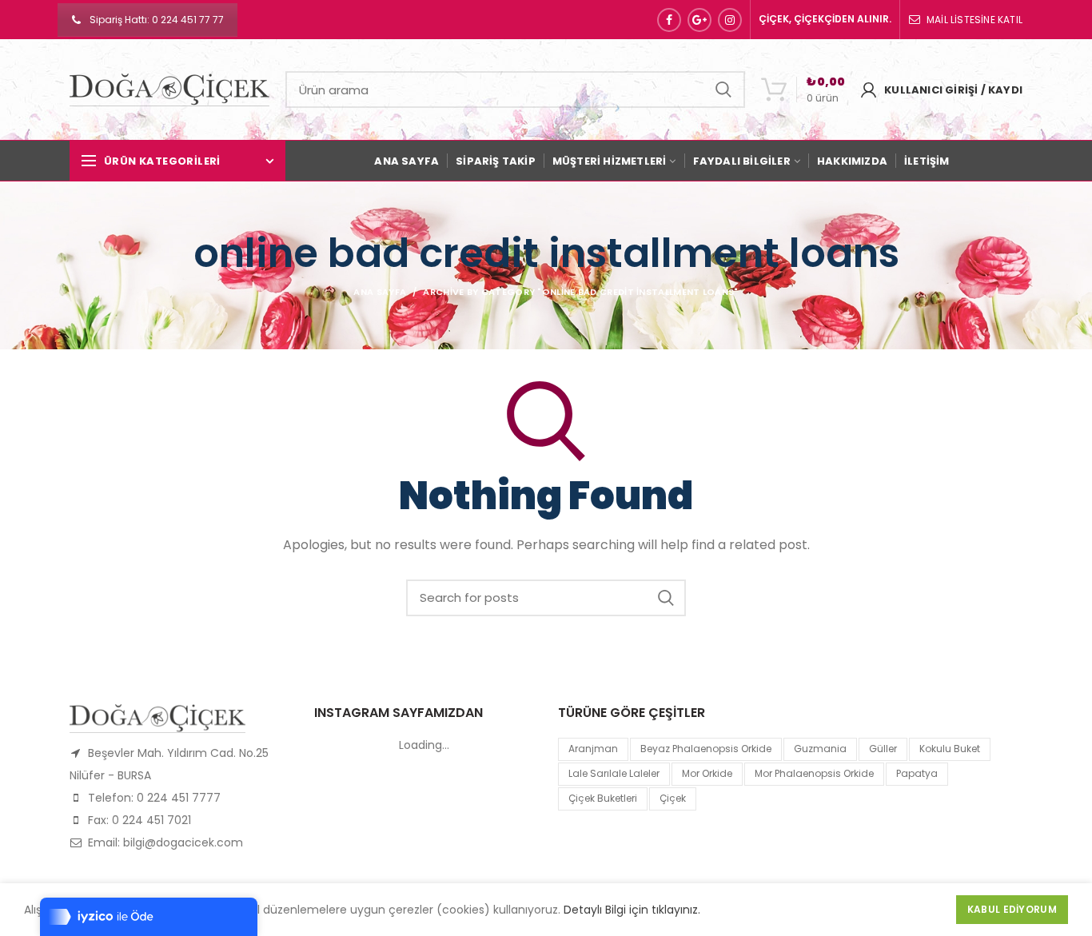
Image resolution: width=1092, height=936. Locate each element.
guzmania (820, 748)
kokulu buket (949, 748)
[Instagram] (730, 20)
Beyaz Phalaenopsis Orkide (705, 748)
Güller (883, 748)
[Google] (699, 20)
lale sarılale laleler (614, 773)
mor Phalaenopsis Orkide (814, 773)
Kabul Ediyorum (1012, 909)
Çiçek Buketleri (602, 798)
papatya (917, 773)
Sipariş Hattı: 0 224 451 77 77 (157, 19)
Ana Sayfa (379, 291)
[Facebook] (669, 20)
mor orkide (707, 773)
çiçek (673, 798)
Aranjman (593, 748)
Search (723, 89)
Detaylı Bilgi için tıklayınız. (632, 910)
